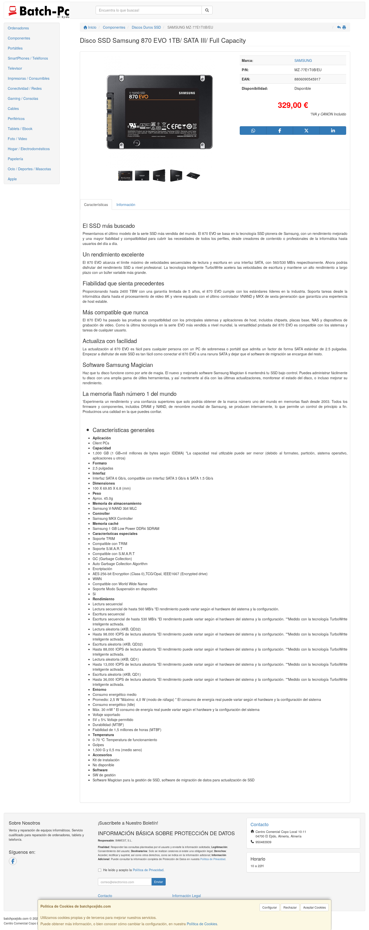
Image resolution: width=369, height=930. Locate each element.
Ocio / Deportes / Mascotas (29, 168)
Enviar (158, 881)
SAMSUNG (303, 60)
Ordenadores (18, 27)
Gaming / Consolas (23, 98)
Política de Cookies (202, 923)
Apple (12, 178)
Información (125, 204)
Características (96, 204)
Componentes (19, 37)
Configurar (269, 907)
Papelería (15, 158)
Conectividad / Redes (25, 88)
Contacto (105, 895)
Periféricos (16, 118)
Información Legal (186, 895)
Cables (13, 108)
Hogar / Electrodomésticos (29, 148)
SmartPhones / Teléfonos (28, 58)
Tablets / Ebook (20, 128)
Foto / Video (17, 138)
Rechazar (290, 907)
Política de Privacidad (212, 859)
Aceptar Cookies (314, 907)
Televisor (15, 68)
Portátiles (15, 48)
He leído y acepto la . (133, 870)
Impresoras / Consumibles (28, 78)
